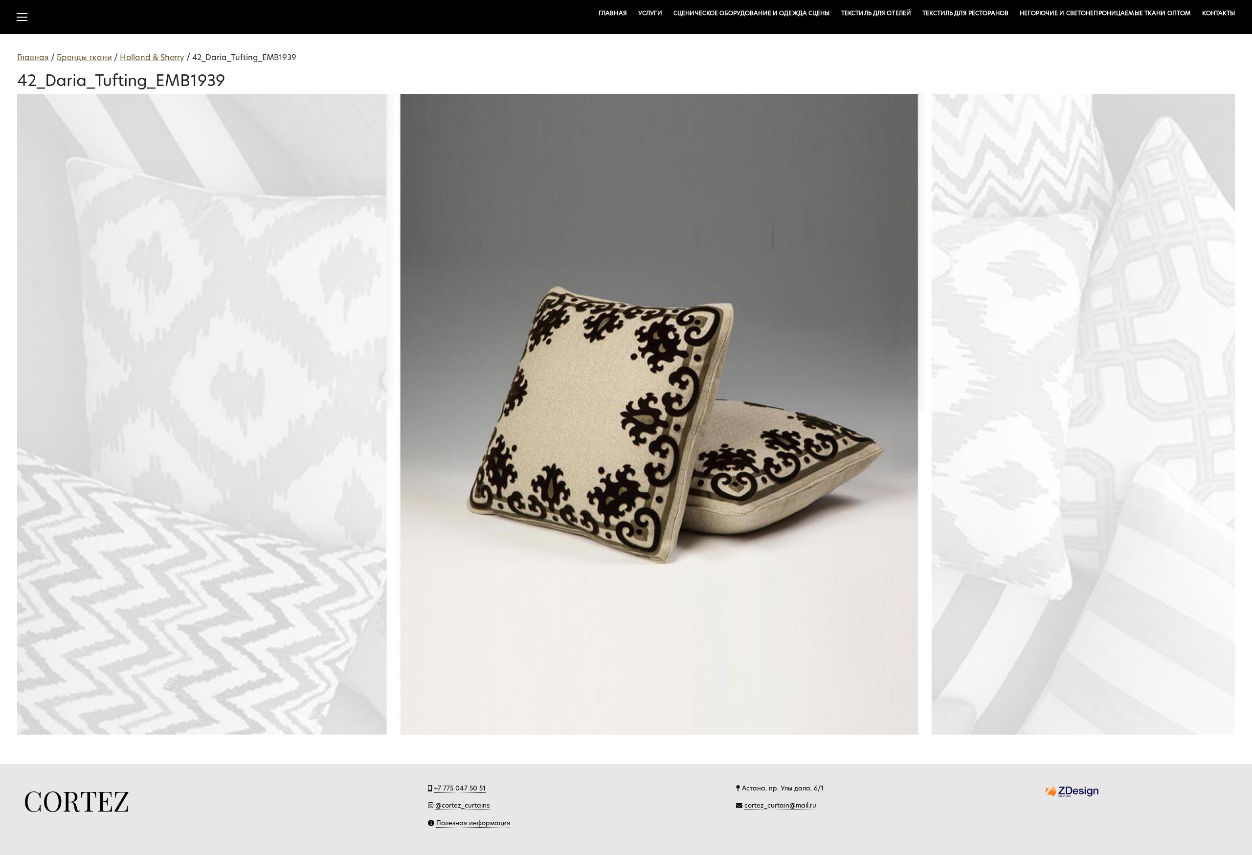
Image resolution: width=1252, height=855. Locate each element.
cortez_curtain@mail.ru (780, 805)
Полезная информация (473, 822)
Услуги (650, 13)
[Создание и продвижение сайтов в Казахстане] (1072, 790)
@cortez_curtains (462, 805)
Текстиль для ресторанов (965, 13)
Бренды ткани (84, 57)
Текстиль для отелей (876, 13)
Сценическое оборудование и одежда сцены (751, 13)
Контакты (1218, 13)
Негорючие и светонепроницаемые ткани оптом (1105, 13)
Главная (613, 13)
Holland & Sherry (152, 57)
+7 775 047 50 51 (460, 788)
